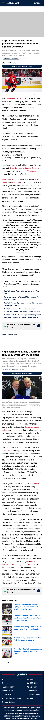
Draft (9, 663)
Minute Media (11, 707)
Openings (30, 679)
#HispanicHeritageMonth (26, 133)
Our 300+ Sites (32, 683)
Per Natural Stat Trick (10, 179)
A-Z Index (30, 698)
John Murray (9, 369)
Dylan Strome (15, 168)
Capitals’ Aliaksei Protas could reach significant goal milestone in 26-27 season (21, 310)
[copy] (14, 62)
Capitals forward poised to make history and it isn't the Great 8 (22, 304)
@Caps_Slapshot (9, 152)
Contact (5, 683)
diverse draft (7, 450)
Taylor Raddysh (17, 182)
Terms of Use (32, 691)
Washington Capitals (14, 98)
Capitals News (12, 334)
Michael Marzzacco (11, 59)
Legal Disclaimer (33, 694)
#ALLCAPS (20, 152)
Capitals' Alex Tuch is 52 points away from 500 (21, 292)
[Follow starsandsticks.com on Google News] (38, 325)
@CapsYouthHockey (10, 136)
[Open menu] (3, 3)
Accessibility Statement (11, 698)
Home (4, 334)
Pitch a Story (32, 687)
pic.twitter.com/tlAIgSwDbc (13, 155)
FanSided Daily (8, 687)
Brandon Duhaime (32, 168)
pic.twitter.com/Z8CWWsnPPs (27, 281)
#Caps (4, 257)
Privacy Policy (7, 691)
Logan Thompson (29, 171)
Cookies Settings (8, 702)
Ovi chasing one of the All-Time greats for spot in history (21, 298)
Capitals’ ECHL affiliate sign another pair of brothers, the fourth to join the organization (22, 316)
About (4, 679)
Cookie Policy (7, 694)
